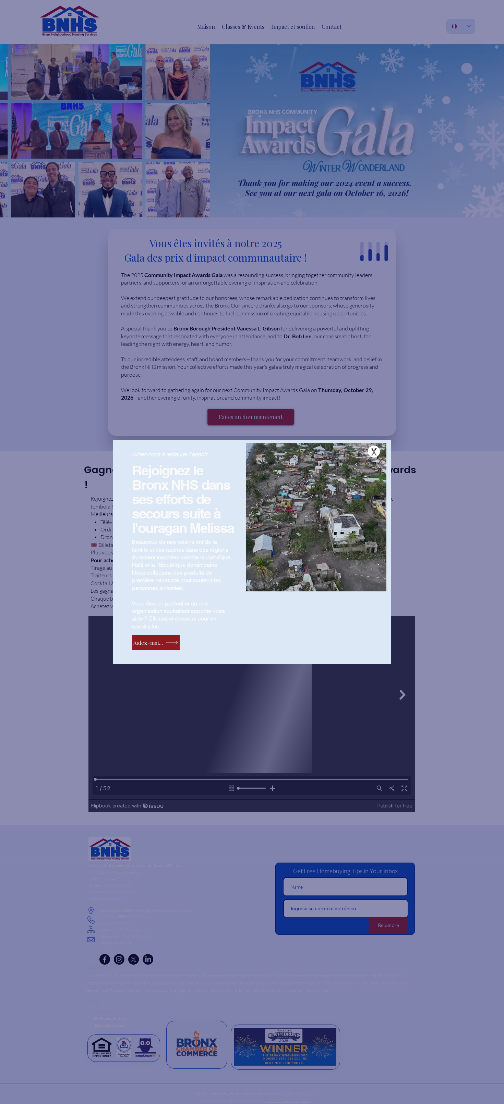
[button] (374, 451)
